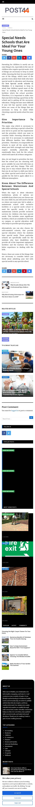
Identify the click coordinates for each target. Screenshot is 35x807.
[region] (17, 791)
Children (5, 25)
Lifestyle (7, 751)
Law (6, 748)
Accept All (17, 793)
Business (5, 543)
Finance (5, 350)
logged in (14, 410)
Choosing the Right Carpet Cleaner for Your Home (16, 632)
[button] (3, 1)
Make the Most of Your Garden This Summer (20, 664)
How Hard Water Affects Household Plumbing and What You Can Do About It (21, 769)
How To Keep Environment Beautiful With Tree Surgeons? (20, 647)
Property (5, 377)
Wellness (5, 353)
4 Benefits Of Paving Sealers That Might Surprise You (15, 533)
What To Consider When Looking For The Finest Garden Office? (17, 617)
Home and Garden (8, 450)
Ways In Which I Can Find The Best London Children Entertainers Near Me (17, 331)
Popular (6, 625)
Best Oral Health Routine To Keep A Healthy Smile (16, 369)
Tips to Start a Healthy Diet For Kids (16, 336)
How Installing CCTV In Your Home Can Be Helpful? (15, 588)
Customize (17, 798)
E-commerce (9, 737)
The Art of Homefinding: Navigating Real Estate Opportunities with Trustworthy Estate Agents (16, 393)
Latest (14, 625)
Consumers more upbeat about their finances (16, 345)
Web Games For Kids (10, 334)
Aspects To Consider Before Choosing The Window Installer (20, 655)
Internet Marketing (11, 744)
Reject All (18, 803)
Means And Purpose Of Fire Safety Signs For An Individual (17, 559)
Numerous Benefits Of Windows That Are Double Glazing (20, 638)
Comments (23, 625)
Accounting (9, 731)
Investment (8, 746)
